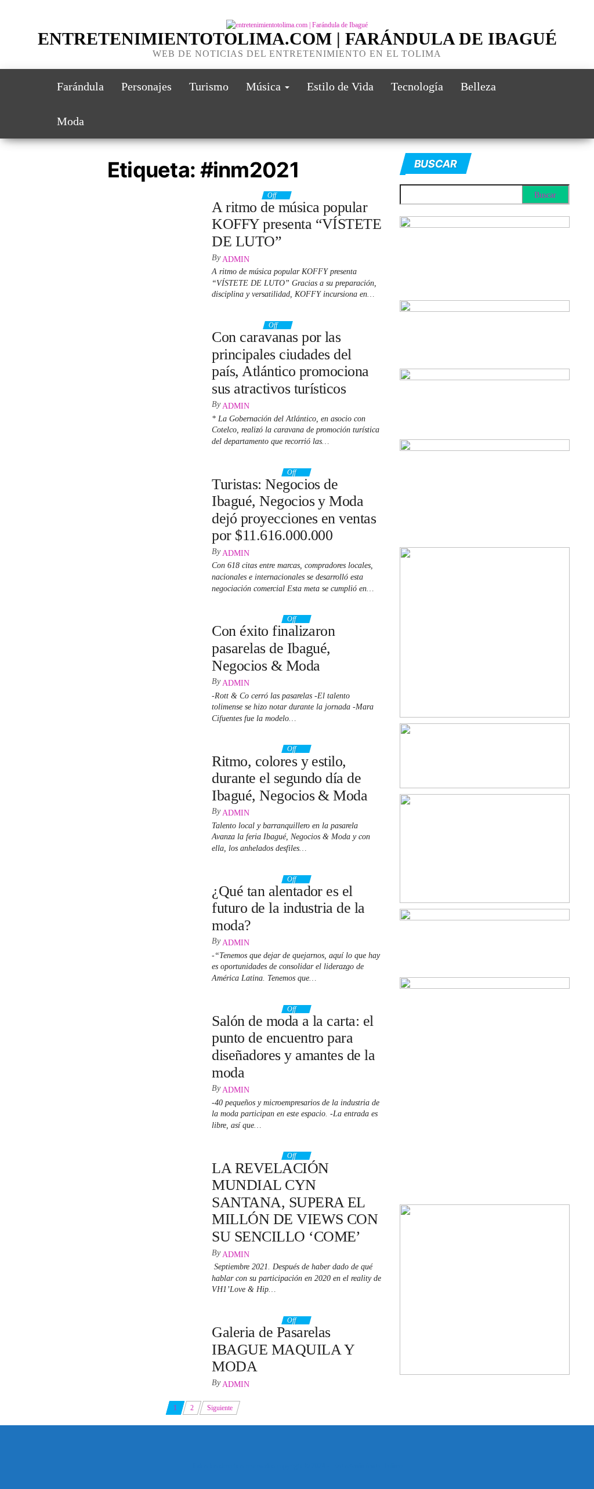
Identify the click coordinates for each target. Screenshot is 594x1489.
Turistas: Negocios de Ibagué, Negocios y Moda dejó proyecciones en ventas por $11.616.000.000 (294, 510)
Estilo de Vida (340, 86)
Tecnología (417, 86)
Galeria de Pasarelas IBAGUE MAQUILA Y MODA (283, 1349)
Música (265, 86)
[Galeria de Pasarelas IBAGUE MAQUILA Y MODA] (103, 1318)
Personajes (146, 86)
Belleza (478, 86)
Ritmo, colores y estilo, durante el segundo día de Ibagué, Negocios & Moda (289, 778)
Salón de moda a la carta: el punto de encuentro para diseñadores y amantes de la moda (293, 1047)
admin (235, 259)
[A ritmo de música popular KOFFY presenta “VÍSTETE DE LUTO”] (109, 198)
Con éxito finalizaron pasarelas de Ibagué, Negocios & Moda (273, 647)
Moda (70, 121)
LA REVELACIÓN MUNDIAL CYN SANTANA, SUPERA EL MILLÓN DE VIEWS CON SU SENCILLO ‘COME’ (295, 1202)
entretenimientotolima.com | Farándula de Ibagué (297, 38)
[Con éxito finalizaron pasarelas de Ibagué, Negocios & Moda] (109, 622)
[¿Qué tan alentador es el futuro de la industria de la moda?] (107, 877)
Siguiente (220, 1408)
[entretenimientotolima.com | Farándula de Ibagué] (32, 86)
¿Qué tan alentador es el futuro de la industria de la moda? (288, 908)
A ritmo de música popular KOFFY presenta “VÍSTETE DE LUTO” (296, 224)
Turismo (209, 86)
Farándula (80, 86)
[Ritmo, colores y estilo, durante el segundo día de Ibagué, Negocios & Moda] (109, 752)
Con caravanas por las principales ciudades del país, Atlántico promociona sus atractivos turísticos (290, 363)
